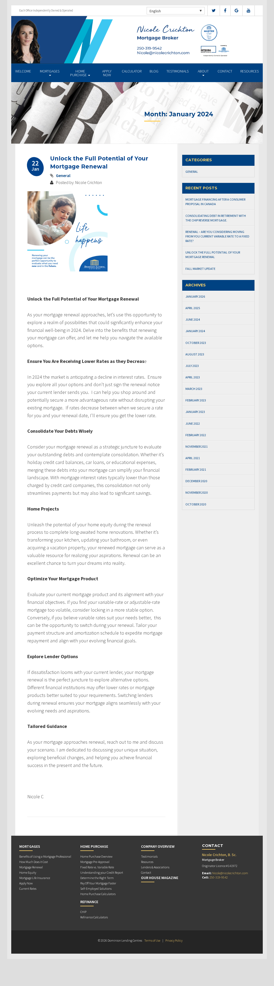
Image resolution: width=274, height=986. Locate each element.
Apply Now (107, 73)
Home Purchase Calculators (98, 894)
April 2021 (192, 458)
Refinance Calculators (94, 917)
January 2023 (195, 412)
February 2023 (195, 400)
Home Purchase (78, 73)
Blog (154, 71)
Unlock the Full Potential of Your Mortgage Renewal (212, 254)
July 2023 (192, 366)
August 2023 (194, 354)
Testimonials (177, 71)
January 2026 (195, 296)
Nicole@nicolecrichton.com (230, 873)
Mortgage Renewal (31, 867)
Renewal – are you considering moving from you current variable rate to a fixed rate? (217, 236)
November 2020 (196, 492)
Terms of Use (152, 940)
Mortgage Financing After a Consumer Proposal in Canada (215, 201)
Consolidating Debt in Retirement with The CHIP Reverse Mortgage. (215, 218)
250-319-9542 (219, 877)
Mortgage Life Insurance (34, 878)
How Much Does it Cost (33, 862)
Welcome (23, 71)
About (203, 71)
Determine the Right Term (97, 878)
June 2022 (192, 423)
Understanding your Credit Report (101, 872)
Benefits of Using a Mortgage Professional (45, 856)
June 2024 (192, 319)
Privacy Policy (173, 940)
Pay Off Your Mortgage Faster (98, 883)
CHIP (83, 912)
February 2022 (195, 435)
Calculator (132, 71)
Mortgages (49, 71)
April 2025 (192, 308)
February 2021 (195, 469)
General (63, 175)
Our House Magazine (159, 877)
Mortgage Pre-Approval (94, 862)
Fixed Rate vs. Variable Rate (97, 867)
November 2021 (196, 446)
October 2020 (195, 504)
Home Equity (27, 872)
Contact (225, 71)
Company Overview (157, 846)
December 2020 (196, 481)
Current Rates (27, 889)
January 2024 (195, 331)
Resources (249, 71)
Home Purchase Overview (96, 856)
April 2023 (192, 377)
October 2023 (195, 343)
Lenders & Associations (155, 867)
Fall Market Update (200, 269)
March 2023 (193, 389)
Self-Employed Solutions (96, 889)
